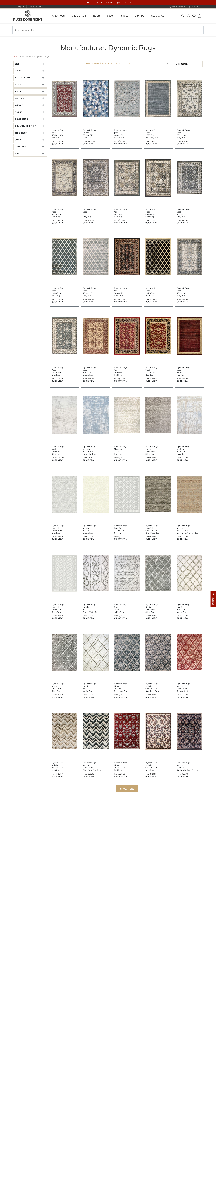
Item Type (20, 146)
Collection (21, 119)
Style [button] (124, 16)
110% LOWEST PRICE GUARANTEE (100, 2)
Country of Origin (26, 126)
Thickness (21, 133)
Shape (18, 140)
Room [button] (96, 16)
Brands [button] (139, 16)
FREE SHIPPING (125, 2)
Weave (19, 105)
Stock (18, 153)
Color (18, 71)
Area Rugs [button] (58, 16)
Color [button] (110, 16)
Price (18, 91)
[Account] (188, 16)
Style (18, 84)
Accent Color (23, 77)
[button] (183, 16)
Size (17, 64)
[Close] (213, 2)
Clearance (157, 16)
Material (20, 98)
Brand (18, 112)
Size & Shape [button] (79, 16)
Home (16, 56)
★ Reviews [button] (213, 599)
